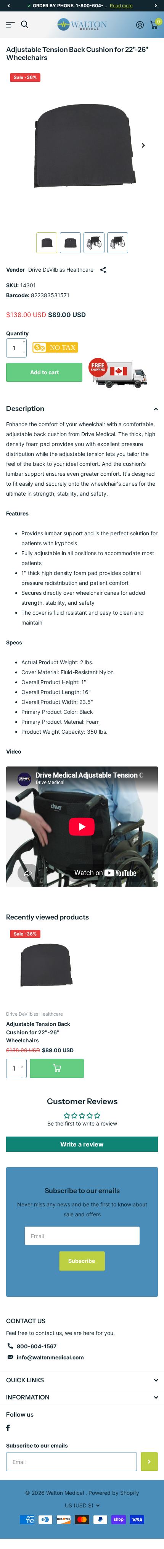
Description (25, 408)
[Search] (24, 24)
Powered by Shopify (113, 1492)
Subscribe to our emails (37, 1445)
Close (82, 1380)
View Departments (10, 24)
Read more (121, 5)
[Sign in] (140, 25)
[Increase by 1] (25, 334)
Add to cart (44, 372)
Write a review (82, 1144)
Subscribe (82, 1261)
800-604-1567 (36, 1346)
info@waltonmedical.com (50, 1357)
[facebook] (8, 1428)
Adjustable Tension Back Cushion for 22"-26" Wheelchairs (38, 1032)
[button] (8, 6)
